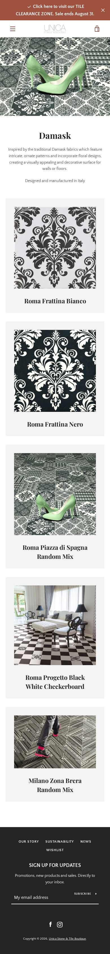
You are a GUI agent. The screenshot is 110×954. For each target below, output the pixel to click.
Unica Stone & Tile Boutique (67, 938)
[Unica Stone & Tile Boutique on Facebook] (50, 924)
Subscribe (82, 893)
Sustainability (59, 841)
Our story (29, 841)
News (85, 841)
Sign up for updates (55, 865)
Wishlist (55, 850)
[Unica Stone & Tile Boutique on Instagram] (60, 924)
